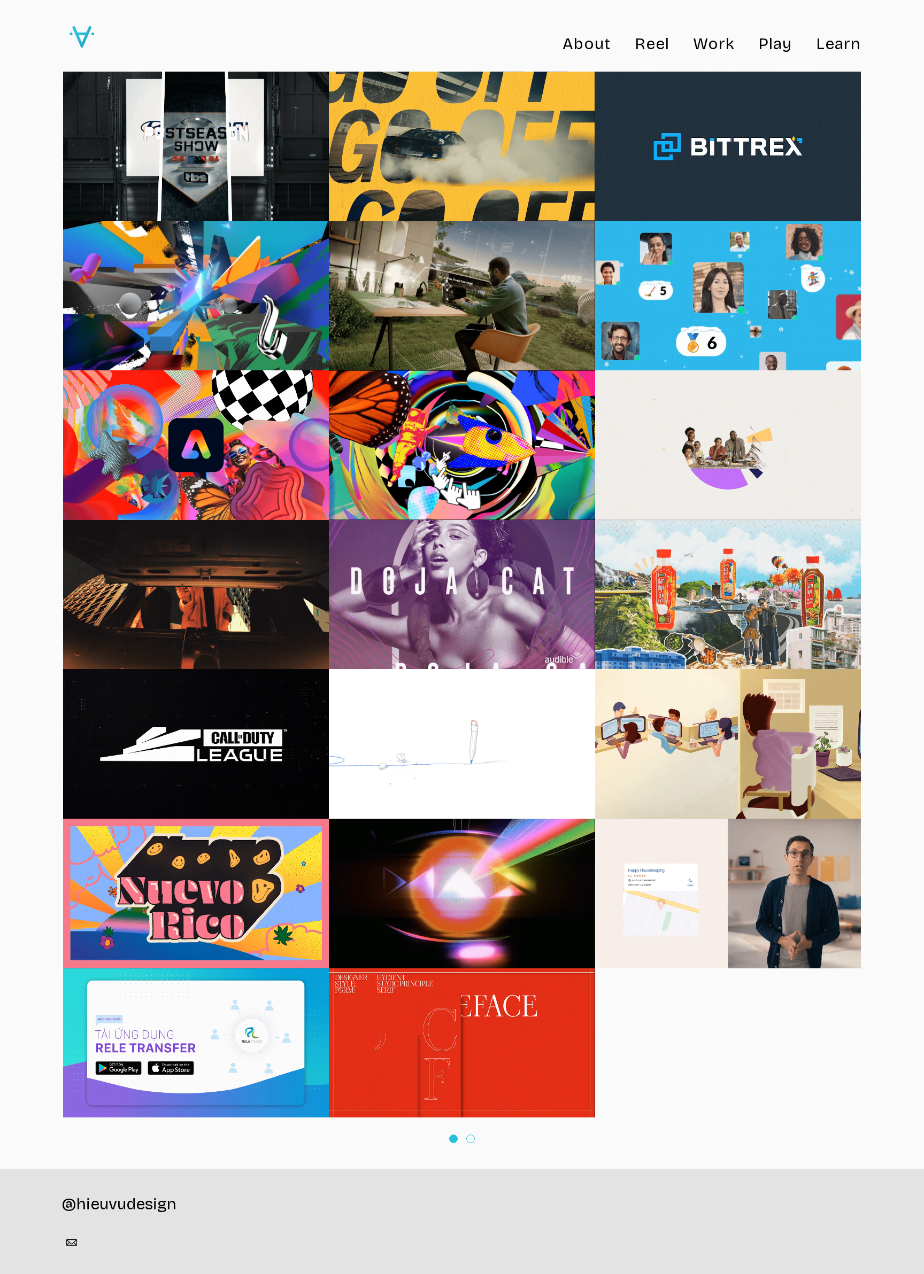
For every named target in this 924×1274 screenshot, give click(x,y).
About (587, 43)
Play (775, 43)
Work (714, 43)
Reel (652, 43)
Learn (838, 43)
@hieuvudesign (118, 1204)
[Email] (71, 1242)
